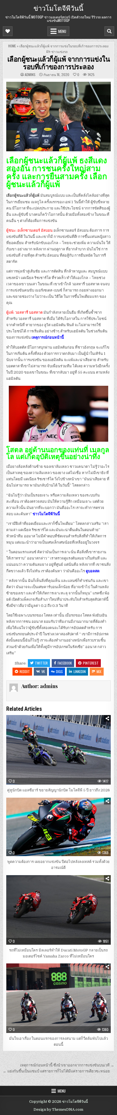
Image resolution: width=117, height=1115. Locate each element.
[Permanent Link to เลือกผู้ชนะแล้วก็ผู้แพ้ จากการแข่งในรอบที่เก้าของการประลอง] (58, 116)
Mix (99, 671)
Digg (59, 671)
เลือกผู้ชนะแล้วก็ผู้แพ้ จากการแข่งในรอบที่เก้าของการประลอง (58, 62)
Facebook (65, 663)
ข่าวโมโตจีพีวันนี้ (58, 8)
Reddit (25, 671)
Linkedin (80, 671)
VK (43, 671)
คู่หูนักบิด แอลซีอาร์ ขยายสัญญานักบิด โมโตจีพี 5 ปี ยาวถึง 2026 (58, 790)
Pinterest (91, 663)
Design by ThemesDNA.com (58, 1110)
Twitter (41, 663)
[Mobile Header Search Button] (109, 31)
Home (12, 45)
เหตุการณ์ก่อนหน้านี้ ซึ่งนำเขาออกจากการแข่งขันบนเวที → (67, 1065)
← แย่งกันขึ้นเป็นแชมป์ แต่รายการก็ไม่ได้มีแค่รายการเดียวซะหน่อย (56, 1071)
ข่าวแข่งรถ (59, 51)
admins (30, 74)
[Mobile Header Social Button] (7, 31)
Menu (62, 31)
